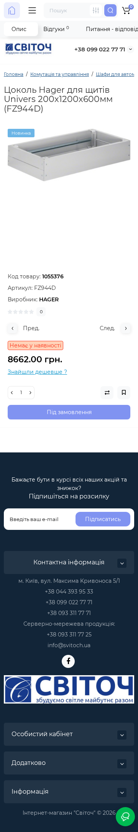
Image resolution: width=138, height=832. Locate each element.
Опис (19, 29)
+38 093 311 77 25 (69, 634)
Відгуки (56, 29)
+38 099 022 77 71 (99, 49)
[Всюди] (96, 10)
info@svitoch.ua (69, 645)
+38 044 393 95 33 (69, 591)
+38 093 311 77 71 (69, 613)
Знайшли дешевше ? (37, 371)
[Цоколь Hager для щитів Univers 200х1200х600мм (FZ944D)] (69, 190)
